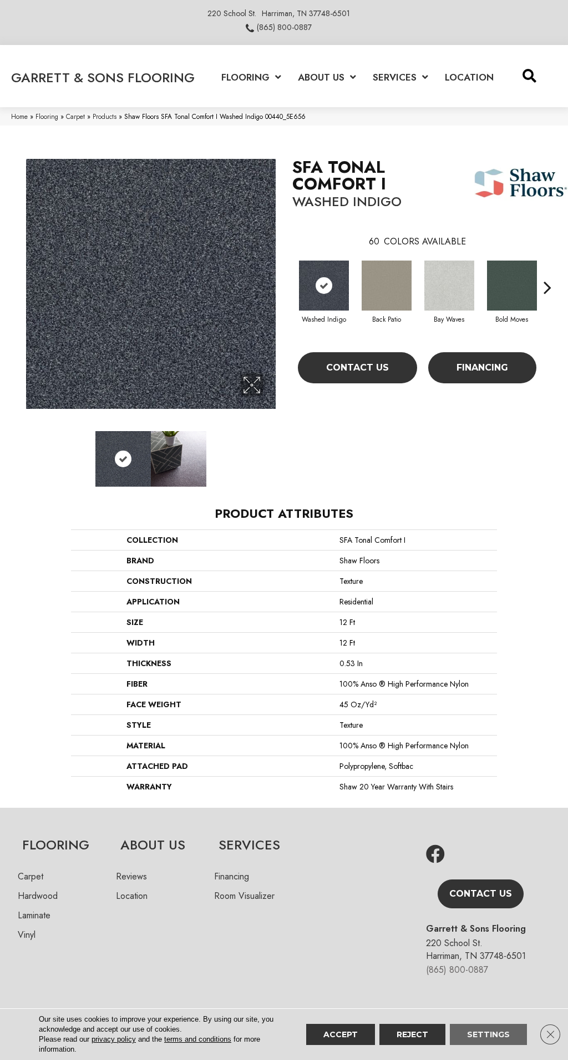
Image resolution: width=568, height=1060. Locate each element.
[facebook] (435, 854)
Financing (482, 367)
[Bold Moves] (512, 285)
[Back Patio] (386, 285)
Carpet (75, 116)
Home (19, 116)
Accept (340, 1034)
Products (104, 116)
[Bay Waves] (449, 285)
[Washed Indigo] (324, 285)
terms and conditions (197, 1039)
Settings (488, 1034)
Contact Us (357, 367)
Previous (31, 453)
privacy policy (114, 1039)
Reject (412, 1034)
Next (270, 453)
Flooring (47, 116)
